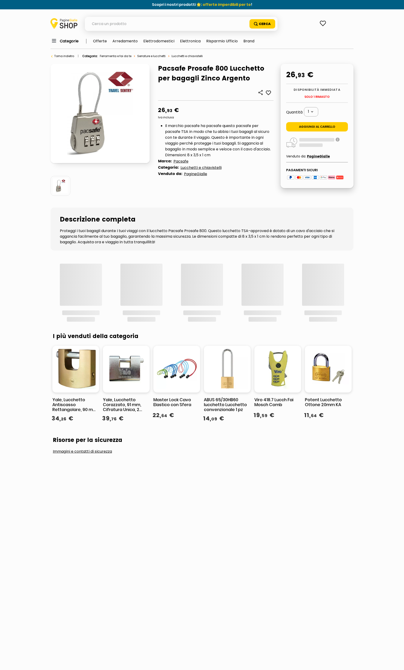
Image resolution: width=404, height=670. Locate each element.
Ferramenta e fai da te (115, 56)
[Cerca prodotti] (262, 24)
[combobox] (181, 24)
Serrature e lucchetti (151, 56)
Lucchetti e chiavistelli (187, 56)
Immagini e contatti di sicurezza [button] (82, 389)
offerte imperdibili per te (227, 4)
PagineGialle (195, 174)
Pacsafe (180, 161)
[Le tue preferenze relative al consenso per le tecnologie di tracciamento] (395, 661)
